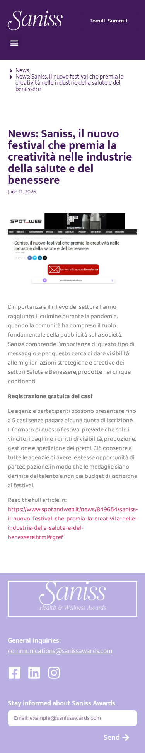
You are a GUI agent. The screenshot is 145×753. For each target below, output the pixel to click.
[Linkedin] (34, 672)
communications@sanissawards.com (60, 651)
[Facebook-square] (14, 672)
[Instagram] (54, 672)
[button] (14, 42)
